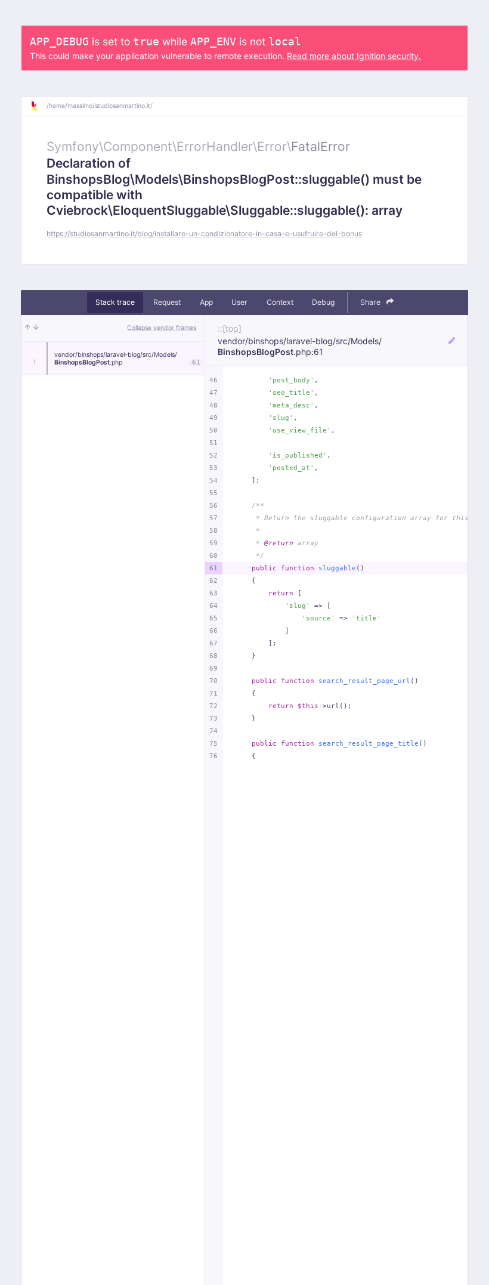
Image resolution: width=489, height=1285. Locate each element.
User (239, 302)
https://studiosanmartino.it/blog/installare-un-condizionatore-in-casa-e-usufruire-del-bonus (204, 233)
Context (280, 302)
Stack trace (115, 302)
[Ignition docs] (38, 106)
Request (167, 302)
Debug (323, 302)
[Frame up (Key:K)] (27, 328)
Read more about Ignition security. (354, 56)
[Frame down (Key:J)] (36, 328)
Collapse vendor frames (161, 328)
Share (371, 302)
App (206, 302)
